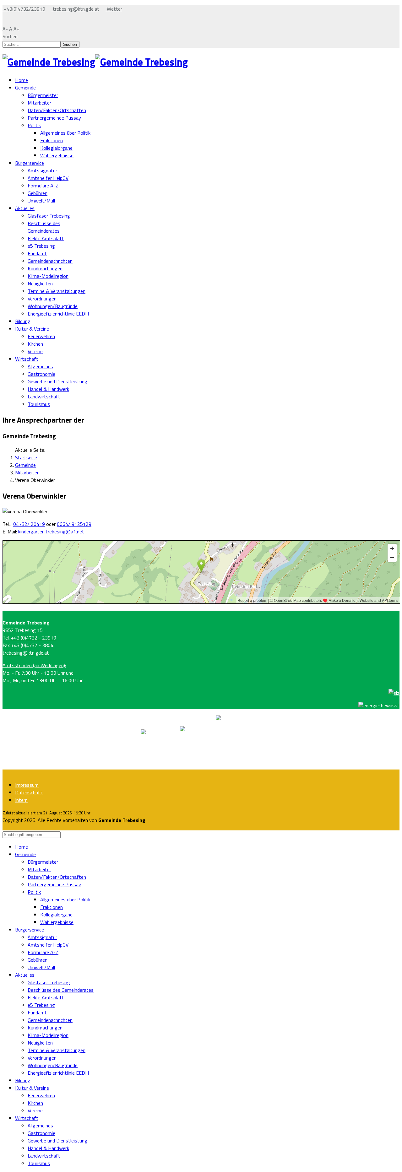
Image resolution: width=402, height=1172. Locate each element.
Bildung (22, 321)
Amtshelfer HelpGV (48, 178)
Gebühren (37, 193)
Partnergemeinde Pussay (54, 118)
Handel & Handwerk (48, 389)
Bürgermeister (43, 95)
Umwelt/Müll (41, 200)
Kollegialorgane (56, 148)
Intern (21, 800)
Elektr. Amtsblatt (46, 238)
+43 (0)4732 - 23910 (33, 637)
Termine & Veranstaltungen (56, 291)
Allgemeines (40, 366)
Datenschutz (29, 792)
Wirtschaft (26, 359)
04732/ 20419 (29, 524)
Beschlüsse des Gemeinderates (44, 227)
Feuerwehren (41, 336)
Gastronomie (41, 374)
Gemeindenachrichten (50, 261)
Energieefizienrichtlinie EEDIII (58, 313)
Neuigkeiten (40, 283)
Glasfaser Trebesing (49, 215)
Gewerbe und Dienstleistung (57, 381)
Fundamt (37, 253)
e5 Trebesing (41, 246)
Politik (34, 125)
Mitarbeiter (39, 102)
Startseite (26, 457)
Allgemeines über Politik (65, 133)
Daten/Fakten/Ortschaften (57, 110)
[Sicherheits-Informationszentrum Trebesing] (393, 693)
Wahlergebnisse (56, 155)
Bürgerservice (29, 163)
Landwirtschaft (44, 396)
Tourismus (39, 404)
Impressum (27, 785)
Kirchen (35, 344)
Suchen (10, 36)
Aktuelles (25, 208)
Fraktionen (51, 140)
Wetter (114, 9)
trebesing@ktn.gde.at (75, 9)
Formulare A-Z (43, 185)
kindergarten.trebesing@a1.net (51, 531)
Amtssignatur (42, 170)
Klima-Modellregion (48, 276)
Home (21, 80)
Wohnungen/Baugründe (53, 306)
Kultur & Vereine (32, 328)
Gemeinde (25, 87)
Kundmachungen (45, 268)
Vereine (35, 351)
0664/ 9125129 (74, 524)
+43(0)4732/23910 (24, 9)
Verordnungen (42, 298)
